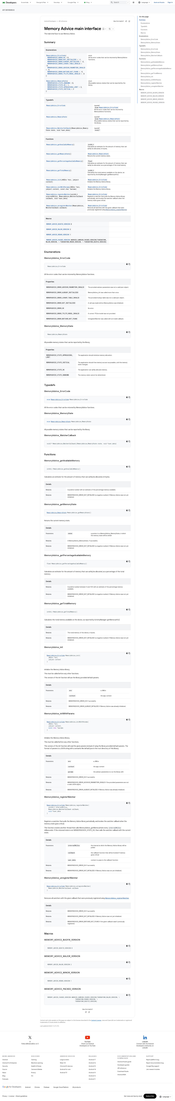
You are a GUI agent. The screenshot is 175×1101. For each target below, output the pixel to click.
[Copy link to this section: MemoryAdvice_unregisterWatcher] (80, 878)
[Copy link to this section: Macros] (55, 934)
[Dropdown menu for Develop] (62, 2)
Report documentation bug (155, 1063)
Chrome (37, 1087)
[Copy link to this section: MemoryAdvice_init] (65, 647)
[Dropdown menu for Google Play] (79, 2)
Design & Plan (41, 2)
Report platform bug (152, 1060)
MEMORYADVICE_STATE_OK (56, 85)
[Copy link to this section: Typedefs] (57, 385)
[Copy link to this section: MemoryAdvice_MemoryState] (75, 326)
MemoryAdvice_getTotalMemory (58, 170)
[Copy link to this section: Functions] (58, 454)
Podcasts (5, 1079)
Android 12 (92, 1076)
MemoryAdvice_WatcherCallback (58, 128)
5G (32, 1076)
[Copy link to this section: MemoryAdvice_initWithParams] (76, 714)
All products (77, 1087)
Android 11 (92, 1079)
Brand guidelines (21, 1096)
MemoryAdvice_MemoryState (56, 81)
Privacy (33, 1072)
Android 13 (92, 1072)
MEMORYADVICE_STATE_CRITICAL (59, 89)
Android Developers (50, 21)
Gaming (34, 1060)
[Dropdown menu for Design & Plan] (48, 2)
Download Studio (123, 1071)
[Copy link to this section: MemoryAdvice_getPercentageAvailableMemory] (93, 555)
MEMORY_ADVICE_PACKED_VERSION (58, 240)
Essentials (25, 2)
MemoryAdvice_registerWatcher (58, 194)
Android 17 (92, 1060)
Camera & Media (36, 1069)
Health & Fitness (36, 1066)
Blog (87, 2)
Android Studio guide (124, 1062)
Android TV (63, 1072)
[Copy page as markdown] (110, 29)
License (11, 1096)
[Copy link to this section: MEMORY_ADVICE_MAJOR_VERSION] (82, 956)
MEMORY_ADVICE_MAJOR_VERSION (57, 229)
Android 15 (92, 1066)
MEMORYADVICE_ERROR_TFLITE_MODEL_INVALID (63, 74)
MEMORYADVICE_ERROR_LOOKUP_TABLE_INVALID (63, 64)
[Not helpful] (129, 21)
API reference (8, 10)
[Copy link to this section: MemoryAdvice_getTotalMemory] (78, 604)
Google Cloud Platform (60, 1087)
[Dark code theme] (127, 264)
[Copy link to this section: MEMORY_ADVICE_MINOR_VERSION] (82, 973)
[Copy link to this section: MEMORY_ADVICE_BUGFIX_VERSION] (82, 940)
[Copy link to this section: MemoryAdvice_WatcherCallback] (78, 435)
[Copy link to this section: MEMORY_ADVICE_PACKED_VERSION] (83, 989)
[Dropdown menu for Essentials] (31, 2)
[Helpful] (126, 21)
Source (4, 1069)
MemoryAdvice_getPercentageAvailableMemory (63, 161)
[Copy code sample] (129, 264)
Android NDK (121, 1075)
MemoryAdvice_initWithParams (57, 187)
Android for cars (65, 1069)
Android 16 (92, 1063)
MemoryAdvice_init (53, 180)
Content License (96, 1020)
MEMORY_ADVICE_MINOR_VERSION (57, 235)
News (4, 1072)
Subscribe (150, 1096)
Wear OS (63, 1063)
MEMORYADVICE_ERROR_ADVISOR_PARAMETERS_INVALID (66, 68)
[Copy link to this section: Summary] (57, 42)
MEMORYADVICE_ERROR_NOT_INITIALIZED (61, 60)
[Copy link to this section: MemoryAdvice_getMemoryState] (78, 504)
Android (5, 1060)
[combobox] (120, 2)
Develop (57, 2)
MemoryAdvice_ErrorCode (55, 55)
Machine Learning (37, 1063)
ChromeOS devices (66, 1066)
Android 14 (92, 1069)
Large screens (64, 1060)
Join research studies (153, 1069)
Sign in (170, 2)
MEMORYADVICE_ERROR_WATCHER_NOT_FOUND (62, 72)
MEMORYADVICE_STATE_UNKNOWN (58, 83)
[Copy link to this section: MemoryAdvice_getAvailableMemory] (82, 461)
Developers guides (123, 1065)
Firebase (46, 1087)
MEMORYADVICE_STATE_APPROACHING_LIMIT (62, 87)
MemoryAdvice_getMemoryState (58, 154)
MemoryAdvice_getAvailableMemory (59, 144)
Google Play (72, 2)
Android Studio (159, 2)
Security (5, 1066)
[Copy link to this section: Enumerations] (62, 252)
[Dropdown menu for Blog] (92, 2)
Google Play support (152, 1066)
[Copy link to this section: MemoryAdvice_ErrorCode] (72, 258)
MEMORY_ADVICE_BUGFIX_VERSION (58, 224)
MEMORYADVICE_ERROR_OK (56, 57)
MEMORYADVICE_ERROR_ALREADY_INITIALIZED (63, 62)
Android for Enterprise (9, 1063)
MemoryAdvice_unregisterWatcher (59, 206)
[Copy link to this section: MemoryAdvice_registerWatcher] (78, 797)
